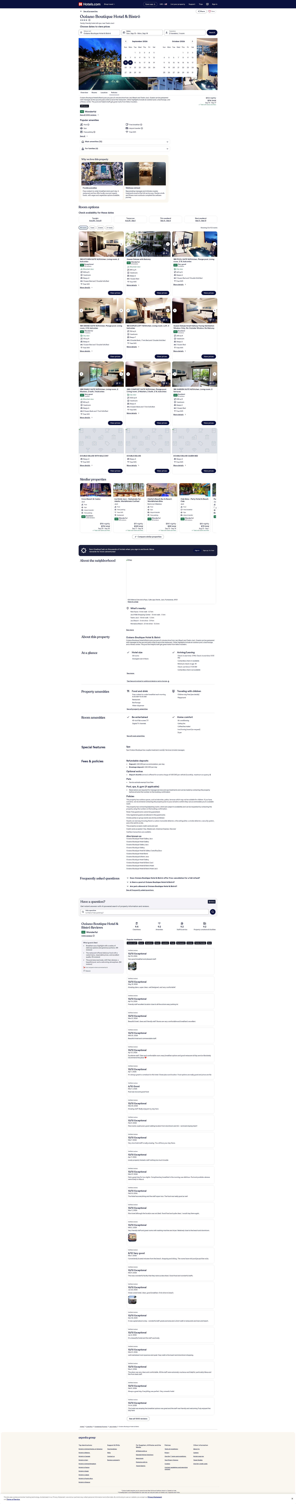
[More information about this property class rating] (89, 20)
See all (82, 136)
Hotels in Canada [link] (84, 1456)
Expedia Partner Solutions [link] (144, 1455)
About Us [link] (196, 1449)
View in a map (133, 602)
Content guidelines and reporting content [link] (176, 1468)
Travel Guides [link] (198, 1460)
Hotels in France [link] (84, 1467)
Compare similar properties (149, 537)
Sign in (214, 4)
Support (192, 4)
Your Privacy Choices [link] (171, 1460)
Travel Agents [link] (140, 1466)
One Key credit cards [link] (200, 1464)
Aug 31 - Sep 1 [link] (130, 221)
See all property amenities (137, 709)
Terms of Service (13, 1499)
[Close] (292, 1498)
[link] (211, 11)
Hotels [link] (82, 1427)
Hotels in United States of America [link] (90, 1449)
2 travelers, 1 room (177, 33)
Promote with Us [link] (141, 1462)
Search (212, 32)
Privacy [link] (167, 1452)
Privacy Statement (155, 1497)
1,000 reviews (86, 936)
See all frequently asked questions (140, 890)
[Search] (213, 912)
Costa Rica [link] (89, 1427)
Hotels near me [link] (198, 1456)
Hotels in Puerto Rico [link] (86, 1478)
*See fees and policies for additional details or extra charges (147, 681)
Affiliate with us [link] (141, 1451)
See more (130, 630)
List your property (178, 4)
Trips (201, 4)
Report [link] (88, 971)
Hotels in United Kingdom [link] (87, 1464)
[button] (135, 52)
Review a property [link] (113, 1460)
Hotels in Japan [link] (84, 1475)
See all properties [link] (90, 11)
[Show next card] (216, 508)
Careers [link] (196, 1452)
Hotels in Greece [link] (84, 1482)
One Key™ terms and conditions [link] (175, 1456)
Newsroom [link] (139, 1458)
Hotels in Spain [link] (84, 1471)
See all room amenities (136, 736)
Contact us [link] (111, 1456)
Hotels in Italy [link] (83, 1460)
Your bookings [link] (112, 1449)
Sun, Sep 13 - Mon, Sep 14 (137, 33)
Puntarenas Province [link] (101, 1427)
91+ (212, 86)
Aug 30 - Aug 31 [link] (95, 221)
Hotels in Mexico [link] (84, 1452)
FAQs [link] (109, 1452)
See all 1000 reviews (138, 1419)
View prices (115, 293)
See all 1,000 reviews (88, 115)
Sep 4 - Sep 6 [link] (165, 221)
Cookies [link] (167, 1464)
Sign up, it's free (208, 550)
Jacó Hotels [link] (113, 1427)
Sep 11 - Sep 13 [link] (200, 221)
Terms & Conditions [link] (171, 1449)
